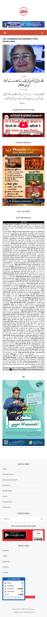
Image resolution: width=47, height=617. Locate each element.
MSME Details (7, 491)
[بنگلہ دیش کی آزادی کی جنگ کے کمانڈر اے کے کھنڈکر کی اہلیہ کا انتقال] (23, 59)
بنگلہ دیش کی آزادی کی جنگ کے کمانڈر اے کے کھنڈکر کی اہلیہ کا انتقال (23, 83)
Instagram (5, 561)
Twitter (4, 556)
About (4, 469)
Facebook (5, 550)
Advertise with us (8, 474)
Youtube (5, 572)
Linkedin (5, 567)
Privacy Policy (7, 502)
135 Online (10, 598)
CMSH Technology (27, 609)
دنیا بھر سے (23, 76)
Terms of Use (6, 507)
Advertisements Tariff (9, 480)
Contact (5, 496)
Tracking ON (17, 598)
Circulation (6, 485)
